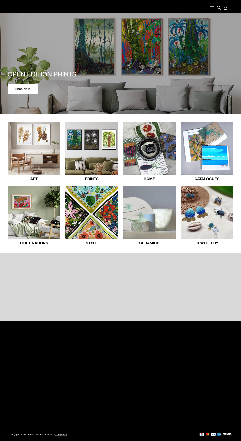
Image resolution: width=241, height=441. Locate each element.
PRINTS (92, 178)
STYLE (92, 243)
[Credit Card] (202, 434)
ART (34, 178)
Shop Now (22, 89)
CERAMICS (149, 243)
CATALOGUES (206, 178)
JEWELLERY (207, 243)
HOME (149, 178)
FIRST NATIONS (34, 243)
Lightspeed (61, 434)
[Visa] (213, 434)
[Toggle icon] (218, 8)
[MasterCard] (207, 434)
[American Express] (219, 434)
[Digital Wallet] (227, 434)
